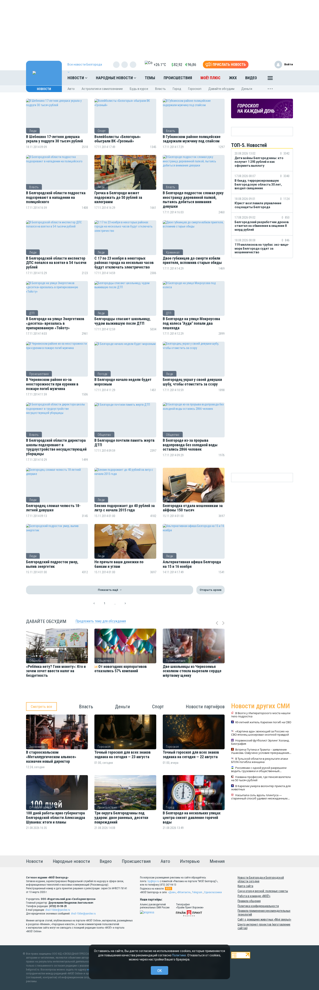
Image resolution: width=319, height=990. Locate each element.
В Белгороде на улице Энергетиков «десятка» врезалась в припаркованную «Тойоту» (55, 323)
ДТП (32, 313)
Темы (150, 78)
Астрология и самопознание (102, 89)
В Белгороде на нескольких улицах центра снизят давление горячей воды (191, 817)
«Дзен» (172, 892)
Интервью (190, 861)
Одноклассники (213, 892)
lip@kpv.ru (153, 881)
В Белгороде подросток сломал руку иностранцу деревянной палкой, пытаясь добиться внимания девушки (193, 200)
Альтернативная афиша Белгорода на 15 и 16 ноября (192, 564)
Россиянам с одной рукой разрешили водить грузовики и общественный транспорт (258, 769)
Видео (251, 78)
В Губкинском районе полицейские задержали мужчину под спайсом (191, 139)
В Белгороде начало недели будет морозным (122, 381)
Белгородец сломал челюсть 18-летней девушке (53, 508)
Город (177, 89)
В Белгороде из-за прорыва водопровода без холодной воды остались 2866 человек (190, 444)
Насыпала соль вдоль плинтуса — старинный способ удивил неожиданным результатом (259, 797)
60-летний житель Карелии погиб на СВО (263, 722)
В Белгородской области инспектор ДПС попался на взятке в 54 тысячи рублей (56, 262)
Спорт (102, 131)
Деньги (246, 89)
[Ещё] (270, 79)
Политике (179, 955)
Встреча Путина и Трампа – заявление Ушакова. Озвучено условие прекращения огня (260, 751)
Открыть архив (211, 589)
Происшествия (178, 78)
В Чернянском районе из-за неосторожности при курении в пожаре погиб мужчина (52, 384)
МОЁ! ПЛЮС (210, 78)
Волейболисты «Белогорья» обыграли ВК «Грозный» (117, 139)
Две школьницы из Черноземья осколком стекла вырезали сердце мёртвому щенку (192, 671)
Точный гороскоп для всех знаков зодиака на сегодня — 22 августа (191, 754)
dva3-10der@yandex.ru (57, 909)
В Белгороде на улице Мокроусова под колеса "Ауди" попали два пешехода (191, 323)
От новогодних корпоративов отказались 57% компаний (120, 668)
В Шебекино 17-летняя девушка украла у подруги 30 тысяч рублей (54, 139)
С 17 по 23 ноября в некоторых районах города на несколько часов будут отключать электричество (124, 262)
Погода (102, 374)
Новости (76, 78)
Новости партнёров (205, 706)
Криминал (173, 252)
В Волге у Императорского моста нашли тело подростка (260, 715)
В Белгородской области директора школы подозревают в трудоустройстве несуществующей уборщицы (56, 447)
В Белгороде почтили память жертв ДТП (124, 442)
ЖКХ (233, 78)
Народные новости (115, 78)
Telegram (197, 892)
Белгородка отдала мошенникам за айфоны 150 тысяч (193, 508)
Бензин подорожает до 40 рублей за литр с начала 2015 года (124, 508)
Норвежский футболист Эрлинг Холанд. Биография (260, 742)
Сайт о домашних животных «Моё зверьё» (264, 919)
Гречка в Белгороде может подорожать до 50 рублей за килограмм (118, 197)
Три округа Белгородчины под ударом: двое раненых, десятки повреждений (121, 817)
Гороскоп (194, 89)
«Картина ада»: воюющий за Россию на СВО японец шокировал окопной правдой (260, 733)
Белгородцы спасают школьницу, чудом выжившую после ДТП (122, 321)
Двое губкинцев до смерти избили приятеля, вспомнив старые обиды (192, 260)
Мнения (217, 861)
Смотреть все (41, 706)
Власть (160, 89)
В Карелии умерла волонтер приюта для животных (261, 787)
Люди (32, 131)
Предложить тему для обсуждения (101, 621)
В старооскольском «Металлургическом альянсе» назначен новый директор (51, 756)
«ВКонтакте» (184, 892)
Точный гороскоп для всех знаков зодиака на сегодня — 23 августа (122, 754)
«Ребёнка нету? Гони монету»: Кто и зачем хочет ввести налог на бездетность (56, 671)
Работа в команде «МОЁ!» (254, 896)
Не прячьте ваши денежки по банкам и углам (118, 564)
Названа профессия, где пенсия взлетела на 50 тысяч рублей (261, 778)
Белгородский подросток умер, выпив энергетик (52, 564)
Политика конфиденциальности (258, 906)
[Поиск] (285, 78)
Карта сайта (245, 886)
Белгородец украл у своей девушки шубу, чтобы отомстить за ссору (192, 381)
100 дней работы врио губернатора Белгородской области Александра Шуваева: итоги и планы (55, 817)
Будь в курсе (139, 89)
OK (159, 970)
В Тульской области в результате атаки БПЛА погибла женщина (259, 760)
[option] (57, 663)
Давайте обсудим (221, 89)
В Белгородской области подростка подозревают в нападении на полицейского (56, 197)
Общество (104, 435)
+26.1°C (160, 64)
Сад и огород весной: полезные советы (263, 891)
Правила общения (249, 901)
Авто (71, 89)
